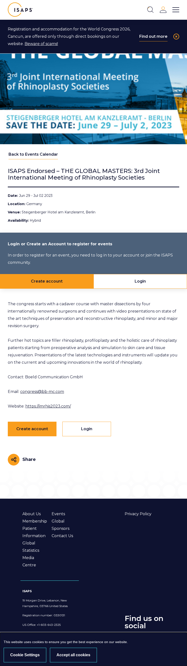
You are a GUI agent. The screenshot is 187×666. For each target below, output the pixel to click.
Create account (47, 281)
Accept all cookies (73, 655)
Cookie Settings (25, 655)
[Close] (176, 36)
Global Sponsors (60, 525)
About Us (31, 514)
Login (140, 281)
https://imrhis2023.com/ (48, 406)
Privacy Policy (138, 514)
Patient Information (34, 532)
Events (58, 514)
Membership (34, 521)
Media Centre (29, 561)
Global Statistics (30, 547)
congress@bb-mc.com (42, 391)
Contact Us (62, 535)
